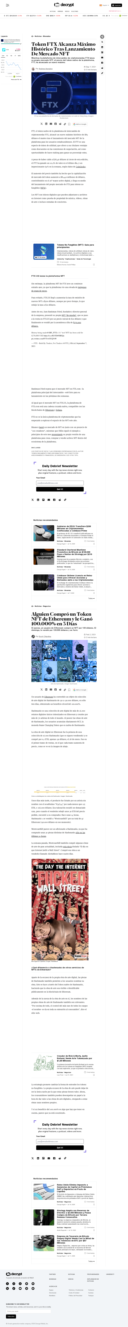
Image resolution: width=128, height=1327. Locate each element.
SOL (104, 16)
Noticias (53, 11)
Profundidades (93, 1274)
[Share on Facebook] (55, 124)
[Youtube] (20, 1288)
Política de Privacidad (75, 1295)
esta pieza (67, 846)
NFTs (43, 188)
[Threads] (20, 1283)
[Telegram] (33, 1288)
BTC (7, 16)
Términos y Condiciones (76, 1290)
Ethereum (49, 410)
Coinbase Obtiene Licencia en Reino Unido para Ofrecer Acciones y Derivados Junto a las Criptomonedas (75, 577)
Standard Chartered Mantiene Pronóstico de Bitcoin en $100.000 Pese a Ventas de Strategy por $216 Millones (74, 553)
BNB (47, 16)
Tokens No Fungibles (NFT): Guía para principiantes (75, 246)
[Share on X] (41, 124)
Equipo (51, 1290)
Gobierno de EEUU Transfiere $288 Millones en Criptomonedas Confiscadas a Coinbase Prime (74, 528)
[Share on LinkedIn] (46, 124)
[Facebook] (33, 1283)
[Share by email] (51, 124)
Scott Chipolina (45, 636)
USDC (85, 16)
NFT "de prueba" (69, 315)
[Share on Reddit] (60, 124)
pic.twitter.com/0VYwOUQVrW (44, 338)
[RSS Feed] (7, 1288)
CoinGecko (81, 166)
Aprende (60, 11)
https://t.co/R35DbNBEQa (54, 335)
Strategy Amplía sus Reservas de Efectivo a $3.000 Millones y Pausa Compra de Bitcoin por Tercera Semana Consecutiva (74, 1213)
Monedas (52, 1279)
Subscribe (11, 1316)
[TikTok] (13, 1288)
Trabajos (91, 1295)
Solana (59, 410)
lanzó (41, 427)
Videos (67, 11)
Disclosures (52, 1293)
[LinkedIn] (26, 1283)
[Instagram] (13, 1283)
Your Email (40, 478)
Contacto (91, 1290)
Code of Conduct (74, 1293)
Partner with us (114, 11)
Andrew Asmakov (46, 69)
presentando (57, 434)
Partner (52, 1274)
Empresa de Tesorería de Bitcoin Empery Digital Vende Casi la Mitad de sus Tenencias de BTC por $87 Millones (75, 1239)
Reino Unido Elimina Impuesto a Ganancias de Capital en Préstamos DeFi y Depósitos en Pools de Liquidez (74, 1188)
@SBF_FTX (52, 332)
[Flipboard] (26, 1288)
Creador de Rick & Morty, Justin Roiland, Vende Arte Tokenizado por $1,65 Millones (74, 1058)
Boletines (74, 11)
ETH (28, 16)
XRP (66, 16)
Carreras (91, 1293)
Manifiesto (52, 1295)
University (110, 1274)
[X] (7, 1283)
